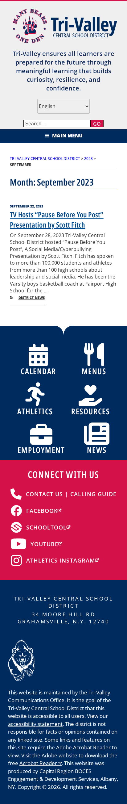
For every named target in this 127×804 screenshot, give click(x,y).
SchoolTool (46, 527)
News (97, 449)
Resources (90, 411)
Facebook (42, 510)
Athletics (35, 411)
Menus (94, 371)
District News (31, 297)
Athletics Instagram (61, 560)
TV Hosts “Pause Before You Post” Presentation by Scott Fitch (57, 219)
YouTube (45, 544)
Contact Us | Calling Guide (71, 494)
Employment (41, 449)
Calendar (38, 371)
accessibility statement (35, 723)
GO (97, 123)
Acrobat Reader (38, 763)
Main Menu (67, 135)
